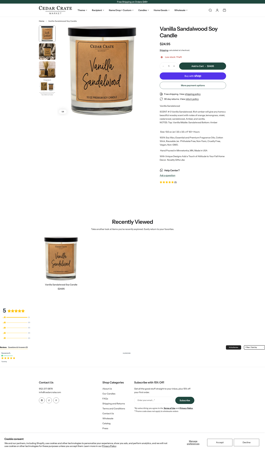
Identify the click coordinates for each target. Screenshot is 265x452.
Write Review (233, 347)
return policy (192, 99)
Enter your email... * (146, 400)
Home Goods (160, 10)
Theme (81, 10)
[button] (168, 182)
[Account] (217, 10)
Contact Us (108, 413)
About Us (107, 388)
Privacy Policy (109, 446)
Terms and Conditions (113, 408)
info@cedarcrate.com (50, 392)
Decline (247, 442)
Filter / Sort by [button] (251, 347)
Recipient (97, 10)
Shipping (164, 50)
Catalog (106, 423)
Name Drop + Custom (120, 10)
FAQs (105, 398)
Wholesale (179, 10)
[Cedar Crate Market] (55, 10)
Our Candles (108, 393)
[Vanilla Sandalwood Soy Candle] (61, 258)
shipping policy (193, 94)
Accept (220, 442)
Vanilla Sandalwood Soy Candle (61, 284)
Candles (142, 10)
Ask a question (167, 175)
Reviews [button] (3, 347)
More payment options (193, 85)
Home (41, 21)
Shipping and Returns (113, 403)
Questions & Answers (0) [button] (18, 347)
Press (105, 428)
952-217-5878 (46, 388)
